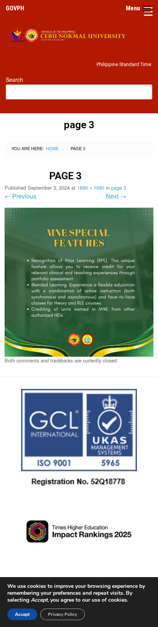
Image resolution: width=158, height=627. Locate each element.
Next (116, 196)
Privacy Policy (62, 614)
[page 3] (79, 281)
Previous (20, 196)
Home (52, 148)
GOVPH (15, 8)
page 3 (118, 187)
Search (14, 79)
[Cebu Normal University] (79, 33)
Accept (22, 614)
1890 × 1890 (90, 187)
